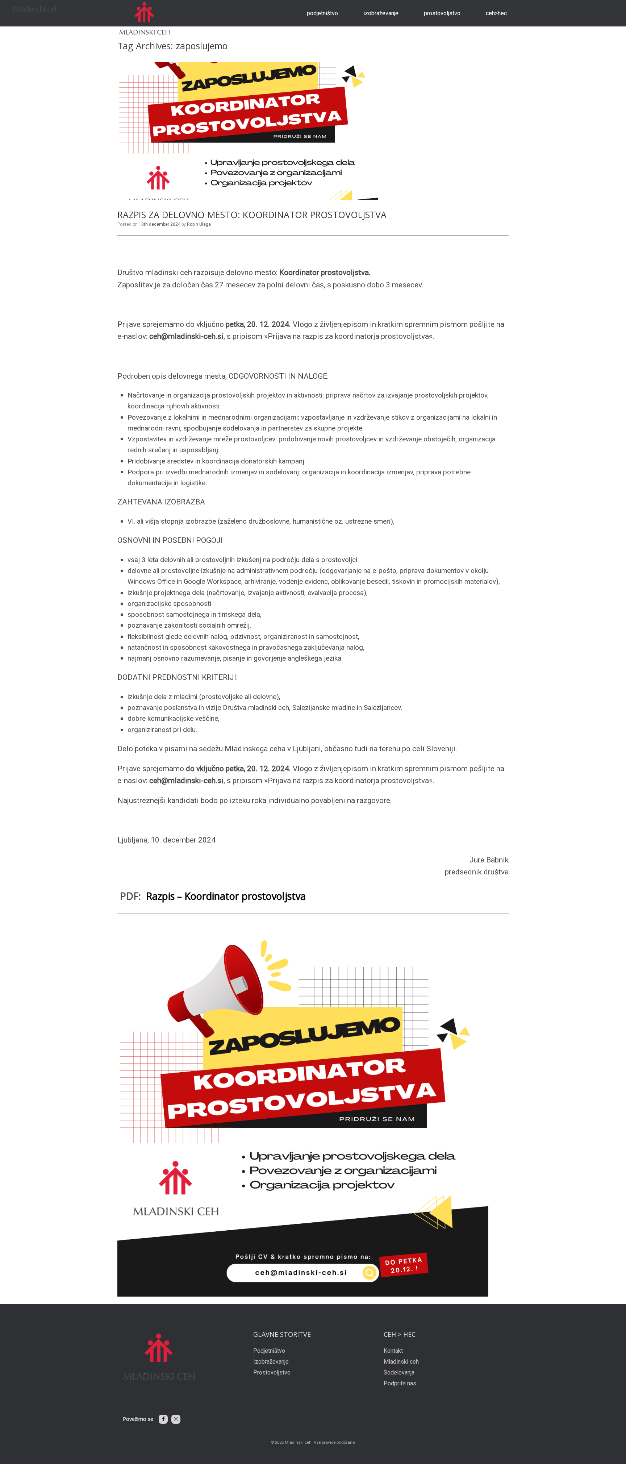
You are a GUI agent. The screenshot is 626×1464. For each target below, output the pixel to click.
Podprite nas (400, 1383)
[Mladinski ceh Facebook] (163, 1419)
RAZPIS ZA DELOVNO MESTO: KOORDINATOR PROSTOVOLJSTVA (252, 214)
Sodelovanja (399, 1372)
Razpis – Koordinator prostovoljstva (226, 896)
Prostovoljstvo (442, 13)
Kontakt (393, 1350)
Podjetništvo (322, 13)
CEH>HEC (496, 13)
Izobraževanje (380, 13)
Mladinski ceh (401, 1361)
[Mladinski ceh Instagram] (175, 1419)
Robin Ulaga (199, 224)
